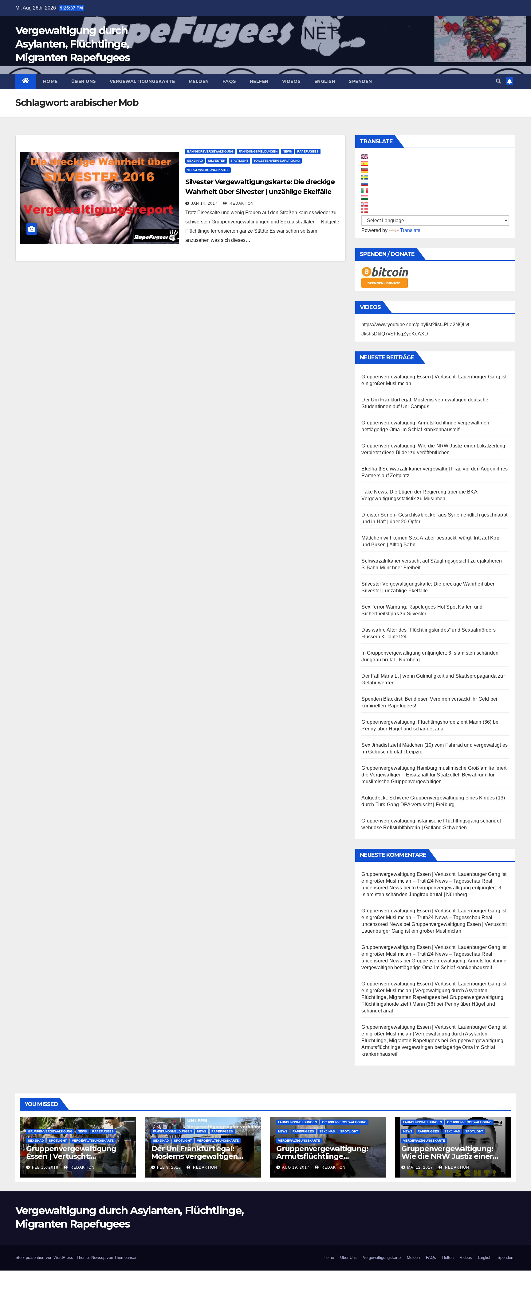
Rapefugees (308, 151)
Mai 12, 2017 (420, 1167)
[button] (498, 81)
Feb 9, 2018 (169, 1167)
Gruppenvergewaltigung (50, 1131)
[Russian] (364, 183)
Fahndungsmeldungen (258, 151)
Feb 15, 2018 (45, 1167)
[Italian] (364, 190)
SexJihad (195, 160)
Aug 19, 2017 (295, 1167)
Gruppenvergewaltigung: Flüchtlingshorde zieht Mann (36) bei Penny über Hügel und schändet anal (433, 1004)
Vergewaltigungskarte (142, 81)
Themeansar (125, 1257)
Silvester (216, 160)
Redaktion (241, 203)
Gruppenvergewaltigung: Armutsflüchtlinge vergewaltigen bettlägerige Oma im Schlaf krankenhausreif (433, 1047)
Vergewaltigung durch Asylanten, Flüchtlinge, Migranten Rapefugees (72, 44)
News (287, 151)
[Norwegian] (364, 204)
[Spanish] (364, 163)
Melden (199, 81)
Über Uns (83, 81)
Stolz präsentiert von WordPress (44, 1257)
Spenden (360, 81)
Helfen (259, 81)
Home (50, 81)
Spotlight (239, 160)
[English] (364, 156)
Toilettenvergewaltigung (277, 160)
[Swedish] (364, 177)
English (325, 81)
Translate (410, 230)
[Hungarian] (364, 197)
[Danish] (364, 210)
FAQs (229, 81)
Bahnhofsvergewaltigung (210, 151)
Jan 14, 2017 (204, 203)
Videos (291, 81)
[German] (364, 170)
